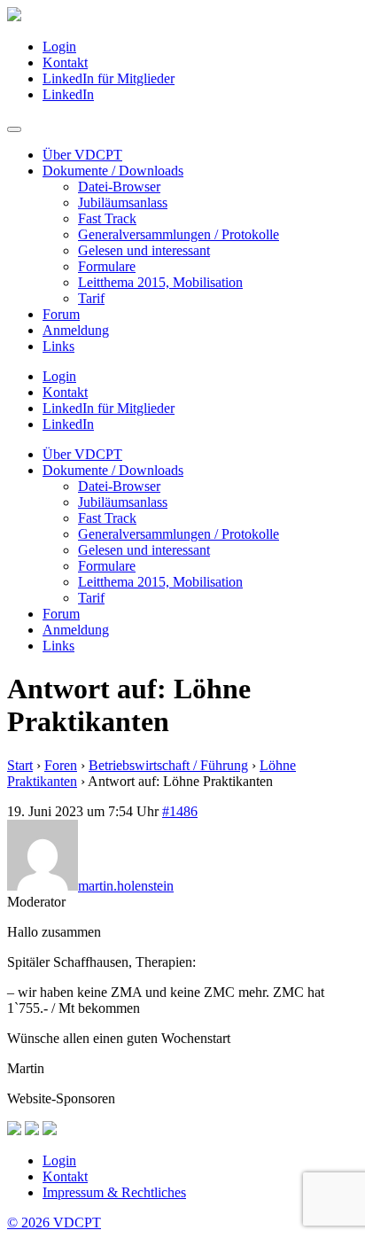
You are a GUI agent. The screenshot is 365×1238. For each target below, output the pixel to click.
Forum (61, 314)
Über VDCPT (82, 154)
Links (58, 346)
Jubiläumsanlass (122, 202)
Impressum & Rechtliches (114, 1192)
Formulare (107, 266)
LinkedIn (68, 94)
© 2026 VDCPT (54, 1222)
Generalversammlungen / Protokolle (178, 234)
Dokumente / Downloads (113, 170)
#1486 (180, 811)
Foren (60, 765)
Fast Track (107, 218)
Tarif (91, 298)
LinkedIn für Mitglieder (109, 78)
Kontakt (65, 62)
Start (20, 765)
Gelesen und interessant (144, 250)
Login (59, 46)
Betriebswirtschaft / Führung (168, 765)
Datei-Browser (119, 186)
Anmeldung (76, 330)
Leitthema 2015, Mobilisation (160, 282)
